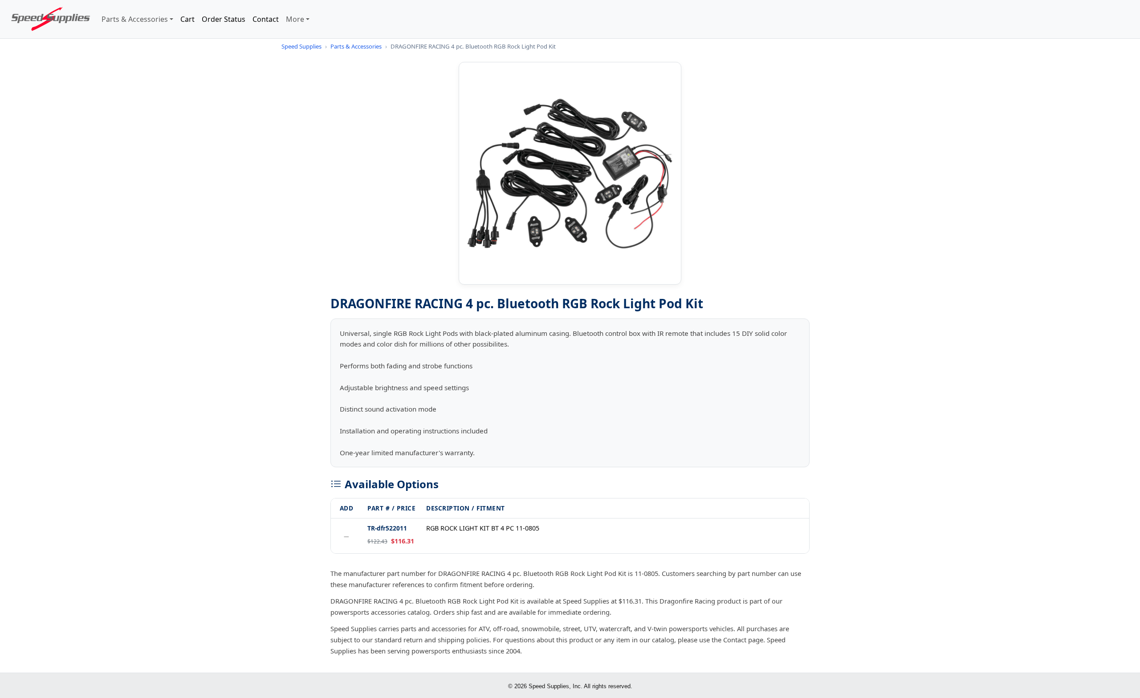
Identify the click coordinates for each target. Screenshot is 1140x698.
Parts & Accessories (135, 19)
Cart (187, 19)
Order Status (223, 19)
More (295, 19)
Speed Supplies (301, 46)
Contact (265, 19)
